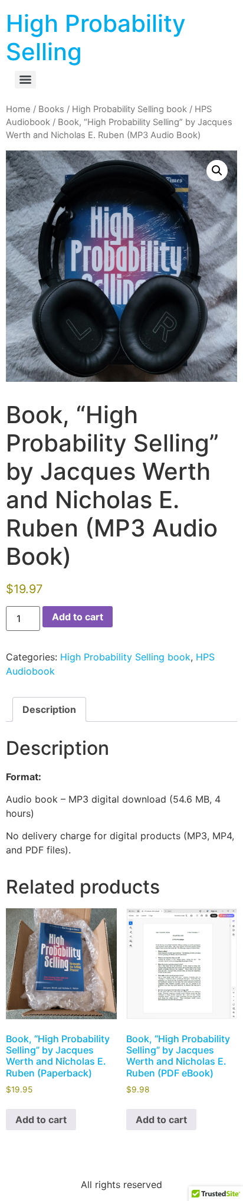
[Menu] (25, 80)
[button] (217, 170)
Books (51, 109)
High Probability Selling (96, 37)
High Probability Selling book (129, 109)
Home (18, 109)
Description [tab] (49, 709)
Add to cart (77, 617)
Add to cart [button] (41, 1119)
